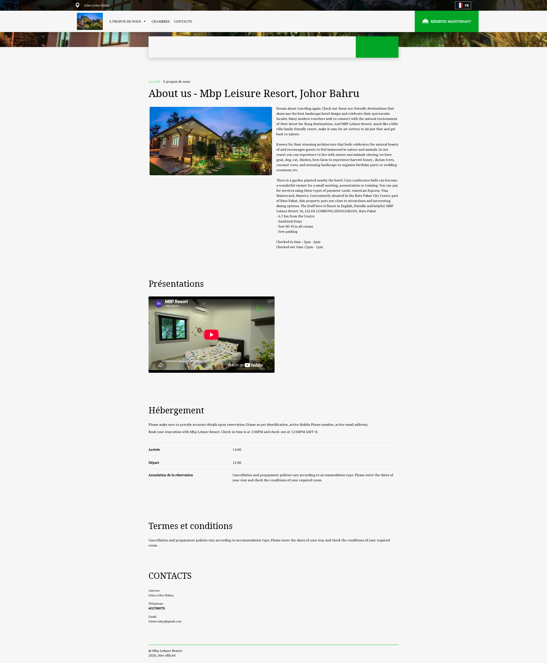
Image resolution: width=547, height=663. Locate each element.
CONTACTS (183, 21)
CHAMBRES (160, 21)
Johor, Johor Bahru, (161, 595)
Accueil (154, 81)
